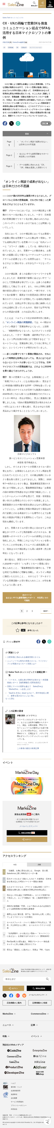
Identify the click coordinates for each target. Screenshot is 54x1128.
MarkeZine (8, 1013)
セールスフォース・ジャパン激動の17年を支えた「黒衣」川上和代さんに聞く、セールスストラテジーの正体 (29, 925)
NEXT (45, 611)
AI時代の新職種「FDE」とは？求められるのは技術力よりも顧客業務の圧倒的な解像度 (29, 907)
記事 (33, 1024)
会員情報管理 (15, 1090)
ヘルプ (13, 1083)
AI (4, 47)
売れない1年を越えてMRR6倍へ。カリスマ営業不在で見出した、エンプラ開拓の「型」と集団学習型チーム (29, 898)
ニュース (7, 1024)
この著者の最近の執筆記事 (28, 748)
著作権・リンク (16, 1087)
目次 (27, 133)
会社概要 (14, 1098)
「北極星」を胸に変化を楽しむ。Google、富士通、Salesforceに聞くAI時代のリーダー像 (28, 872)
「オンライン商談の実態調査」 (19, 322)
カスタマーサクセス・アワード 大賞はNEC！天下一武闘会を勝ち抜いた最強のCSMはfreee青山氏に (28, 888)
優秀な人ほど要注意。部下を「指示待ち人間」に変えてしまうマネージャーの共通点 (29, 915)
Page (9, 155)
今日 (15, 864)
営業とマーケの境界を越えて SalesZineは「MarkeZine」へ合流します (25, 687)
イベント (35, 1036)
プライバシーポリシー (19, 1105)
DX (17, 47)
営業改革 (24, 47)
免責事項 (14, 1094)
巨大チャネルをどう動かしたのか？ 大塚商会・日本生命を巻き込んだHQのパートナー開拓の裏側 (29, 880)
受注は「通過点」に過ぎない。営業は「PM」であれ (28, 949)
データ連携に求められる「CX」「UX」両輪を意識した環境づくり (33, 166)
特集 (5, 1036)
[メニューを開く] (4, 4)
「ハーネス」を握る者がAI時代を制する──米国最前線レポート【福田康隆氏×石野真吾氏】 (27, 681)
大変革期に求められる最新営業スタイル (23, 657)
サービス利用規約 (17, 1101)
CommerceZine (38, 1013)
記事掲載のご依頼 (40, 1002)
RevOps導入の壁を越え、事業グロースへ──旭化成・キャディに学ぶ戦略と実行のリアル (29, 942)
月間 (39, 864)
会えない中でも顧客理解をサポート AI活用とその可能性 (35, 155)
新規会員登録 (27, 833)
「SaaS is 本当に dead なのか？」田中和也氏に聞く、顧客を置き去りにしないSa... (28, 694)
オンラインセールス (36, 47)
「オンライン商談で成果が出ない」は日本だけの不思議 (34, 143)
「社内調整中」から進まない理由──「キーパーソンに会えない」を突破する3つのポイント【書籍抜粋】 (28, 934)
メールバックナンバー (28, 826)
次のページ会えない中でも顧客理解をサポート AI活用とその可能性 (27, 597)
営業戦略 (10, 47)
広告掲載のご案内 (14, 1002)
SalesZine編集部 (19, 42)
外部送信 (14, 1109)
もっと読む (10, 698)
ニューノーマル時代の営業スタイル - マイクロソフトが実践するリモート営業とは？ (27, 662)
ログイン (28, 839)
